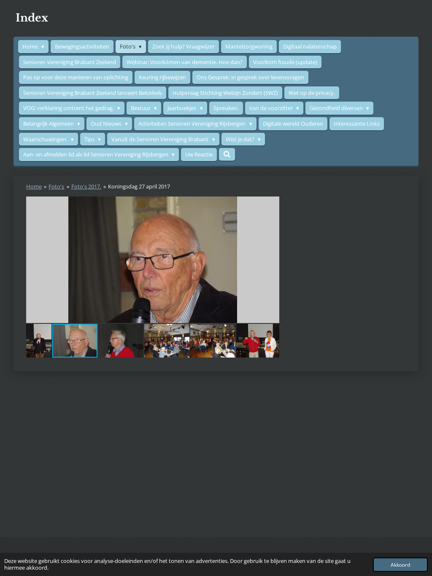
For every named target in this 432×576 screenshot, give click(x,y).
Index (32, 17)
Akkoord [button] (400, 564)
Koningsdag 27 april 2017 (139, 186)
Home (34, 186)
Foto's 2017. (86, 186)
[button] (271, 204)
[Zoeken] (227, 154)
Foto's (56, 186)
